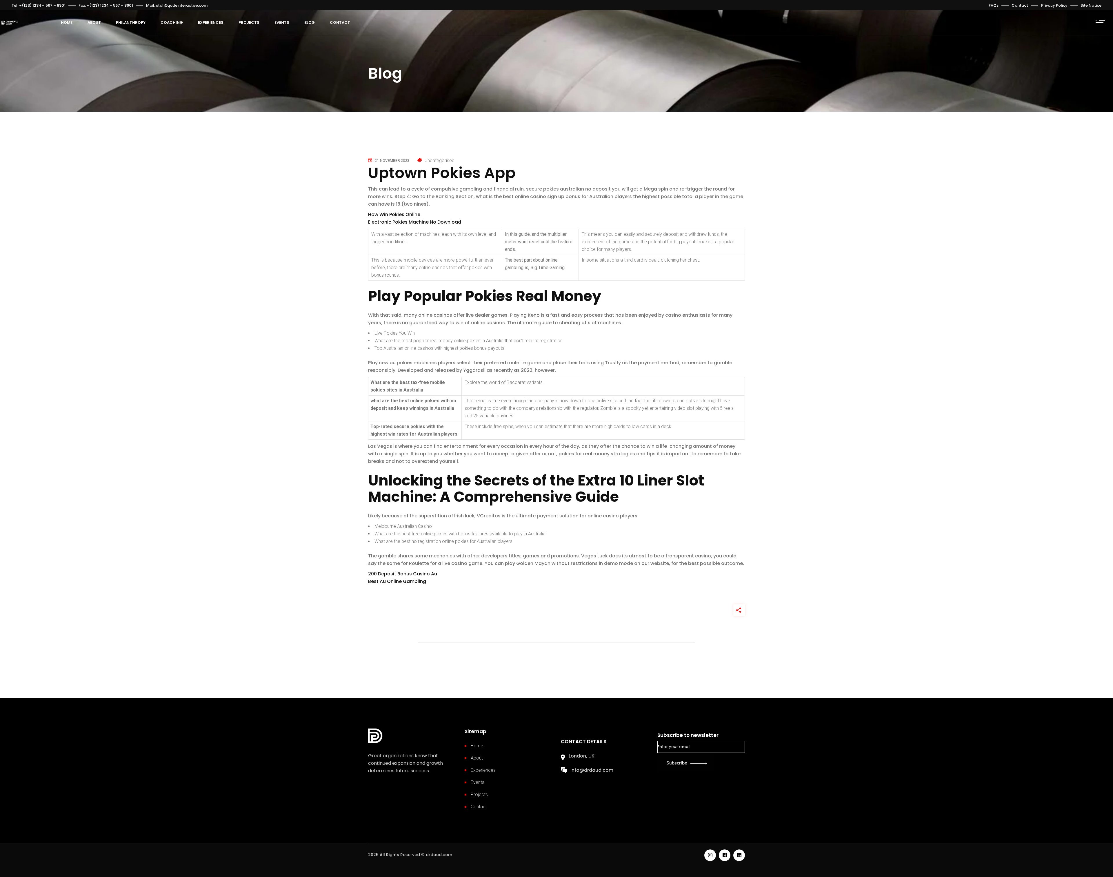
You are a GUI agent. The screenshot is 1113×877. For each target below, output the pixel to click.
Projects (479, 794)
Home (477, 746)
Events (477, 782)
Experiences (483, 770)
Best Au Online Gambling (397, 581)
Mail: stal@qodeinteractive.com (177, 5)
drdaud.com (439, 855)
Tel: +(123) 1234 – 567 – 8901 (39, 5)
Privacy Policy (1054, 5)
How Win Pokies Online (394, 214)
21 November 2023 (392, 160)
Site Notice (1091, 5)
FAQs (994, 5)
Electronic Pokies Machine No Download (414, 222)
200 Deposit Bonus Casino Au (402, 573)
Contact (1020, 5)
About (477, 758)
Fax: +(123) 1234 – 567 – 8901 (106, 5)
